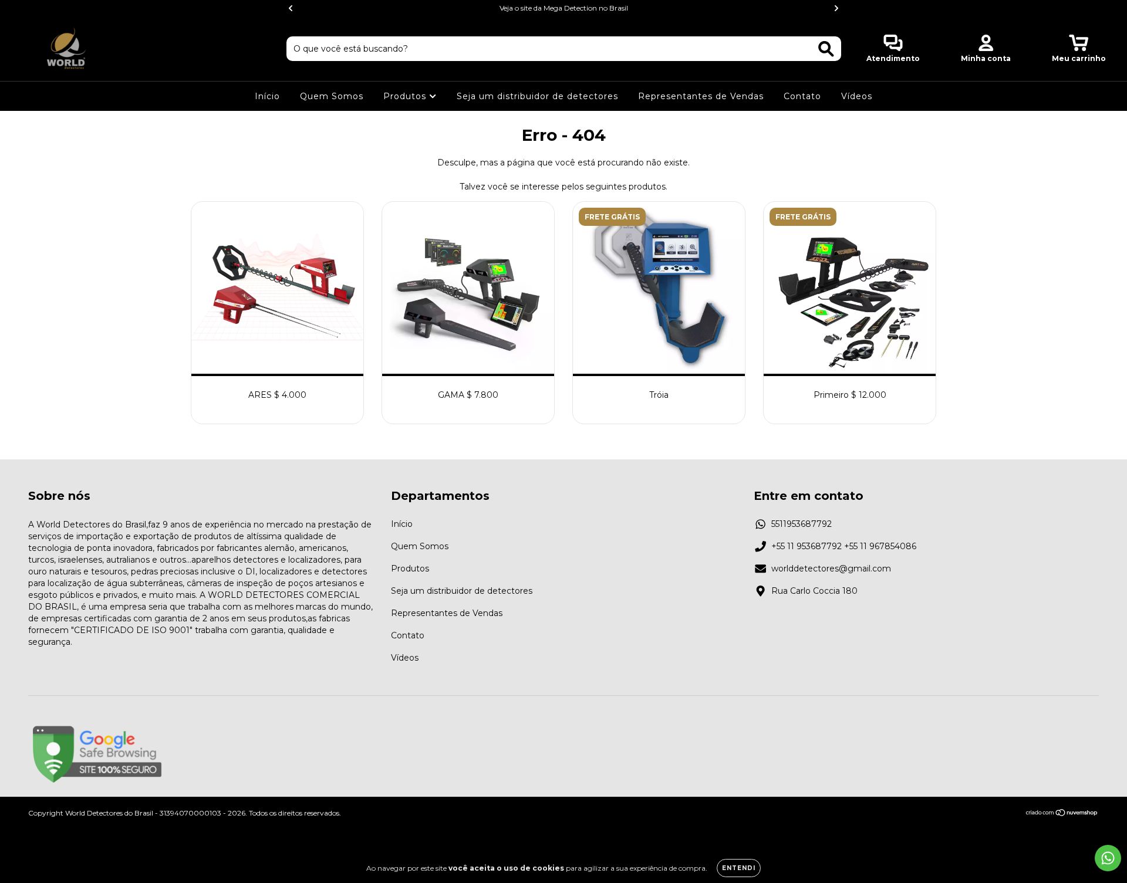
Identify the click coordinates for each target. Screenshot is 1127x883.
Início (267, 96)
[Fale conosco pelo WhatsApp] (1108, 858)
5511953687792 (801, 524)
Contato (802, 96)
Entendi (738, 868)
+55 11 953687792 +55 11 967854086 (843, 546)
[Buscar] (826, 49)
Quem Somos (331, 96)
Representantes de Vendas (701, 96)
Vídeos (856, 96)
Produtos (406, 96)
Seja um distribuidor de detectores (537, 96)
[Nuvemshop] (1062, 813)
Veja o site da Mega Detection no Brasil (564, 8)
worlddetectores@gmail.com (831, 568)
